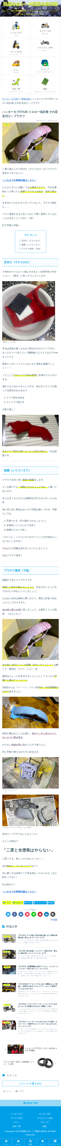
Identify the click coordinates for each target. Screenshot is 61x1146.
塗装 (52, 903)
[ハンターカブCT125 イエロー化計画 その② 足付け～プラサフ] (20, 914)
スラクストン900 (44, 1118)
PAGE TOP (31, 1103)
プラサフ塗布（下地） (31, 249)
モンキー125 (44, 1114)
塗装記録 (25, 99)
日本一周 (16, 1126)
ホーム (5, 99)
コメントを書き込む (30, 1083)
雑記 (45, 1126)
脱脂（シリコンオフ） (31, 245)
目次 (26, 235)
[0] (14, 914)
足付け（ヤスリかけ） (31, 240)
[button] (55, 589)
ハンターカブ (41, 903)
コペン (16, 1122)
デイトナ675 (16, 1118)
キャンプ (45, 1122)
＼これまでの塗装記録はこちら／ (19, 180)
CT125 (14, 99)
